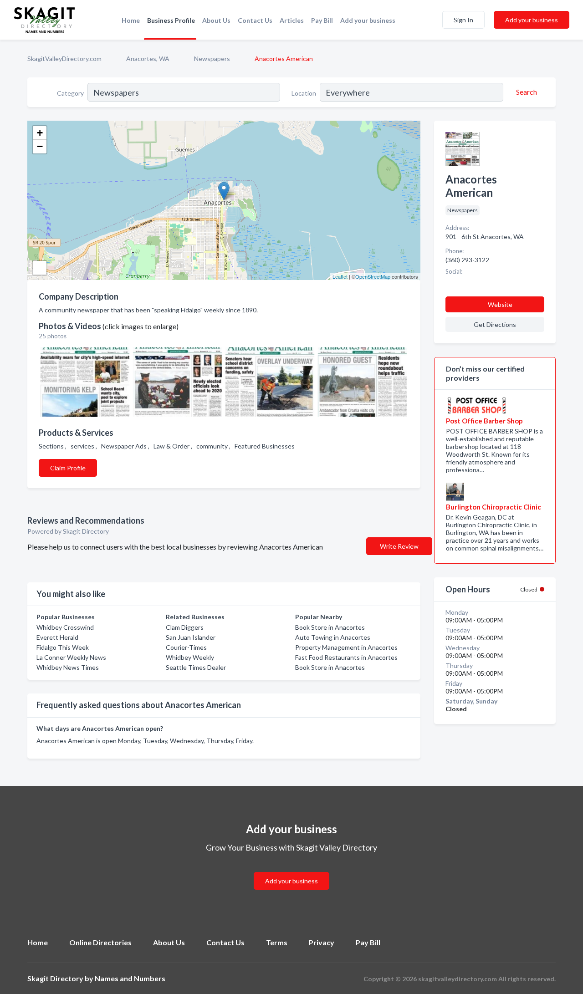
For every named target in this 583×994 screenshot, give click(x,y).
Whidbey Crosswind (65, 627)
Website (500, 304)
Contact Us (255, 20)
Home (131, 20)
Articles (292, 20)
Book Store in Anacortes (330, 627)
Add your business (367, 20)
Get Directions (495, 324)
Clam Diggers (185, 627)
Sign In (463, 20)
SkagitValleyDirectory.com (64, 58)
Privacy (321, 942)
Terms (276, 942)
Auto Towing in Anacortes (332, 637)
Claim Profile (68, 468)
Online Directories (100, 942)
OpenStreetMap (372, 276)
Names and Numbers (130, 978)
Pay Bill (322, 20)
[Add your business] (291, 870)
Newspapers (212, 58)
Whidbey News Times (67, 667)
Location (304, 93)
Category (70, 93)
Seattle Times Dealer (196, 667)
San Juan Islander (190, 637)
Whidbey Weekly (190, 657)
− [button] (40, 146)
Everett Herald (57, 637)
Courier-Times (186, 647)
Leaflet (340, 276)
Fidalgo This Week (62, 647)
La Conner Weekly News (71, 657)
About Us (216, 20)
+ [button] (40, 132)
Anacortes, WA (147, 58)
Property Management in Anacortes (346, 647)
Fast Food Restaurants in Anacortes (346, 657)
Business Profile (171, 20)
